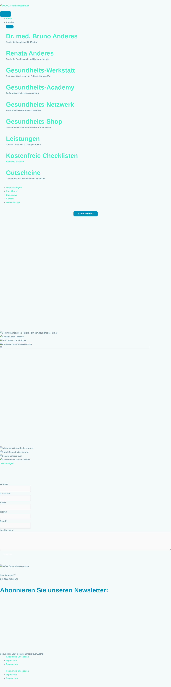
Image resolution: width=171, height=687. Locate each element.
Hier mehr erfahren (15, 162)
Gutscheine (23, 172)
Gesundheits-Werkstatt (40, 70)
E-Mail (3, 503)
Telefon (3, 512)
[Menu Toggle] (5, 14)
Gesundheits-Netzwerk (40, 104)
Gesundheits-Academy (40, 87)
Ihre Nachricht (6, 530)
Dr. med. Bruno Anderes (42, 36)
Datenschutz (12, 664)
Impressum (11, 660)
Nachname (5, 493)
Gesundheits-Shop (34, 121)
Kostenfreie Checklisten (42, 155)
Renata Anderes (30, 53)
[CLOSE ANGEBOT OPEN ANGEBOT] (10, 26)
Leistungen (23, 138)
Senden (8, 554)
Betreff (3, 521)
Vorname (4, 484)
